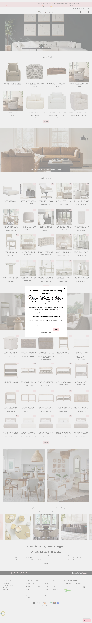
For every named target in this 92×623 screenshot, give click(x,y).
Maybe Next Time (46, 332)
